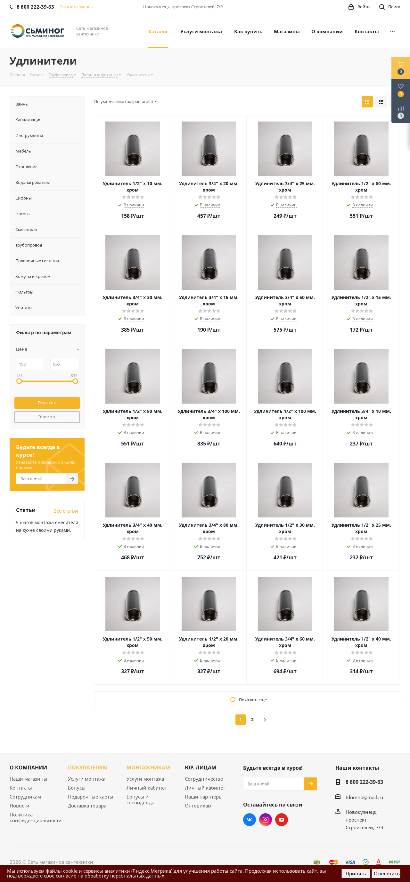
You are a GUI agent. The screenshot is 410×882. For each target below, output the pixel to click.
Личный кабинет (147, 787)
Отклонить (387, 873)
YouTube (281, 819)
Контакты (21, 787)
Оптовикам (198, 805)
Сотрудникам (25, 796)
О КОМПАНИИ (28, 767)
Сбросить (47, 417)
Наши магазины (28, 779)
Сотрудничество (204, 779)
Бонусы (77, 787)
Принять (356, 873)
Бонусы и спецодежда (140, 799)
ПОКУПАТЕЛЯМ (88, 767)
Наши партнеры (204, 796)
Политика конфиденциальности (36, 817)
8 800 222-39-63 (364, 781)
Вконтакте (249, 819)
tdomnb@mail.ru (364, 797)
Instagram (265, 819)
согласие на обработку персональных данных (110, 875)
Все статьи (65, 511)
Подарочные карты (90, 796)
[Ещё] (392, 31)
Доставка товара (87, 805)
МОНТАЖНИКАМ (148, 767)
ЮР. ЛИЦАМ (200, 767)
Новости (19, 805)
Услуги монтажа (86, 779)
